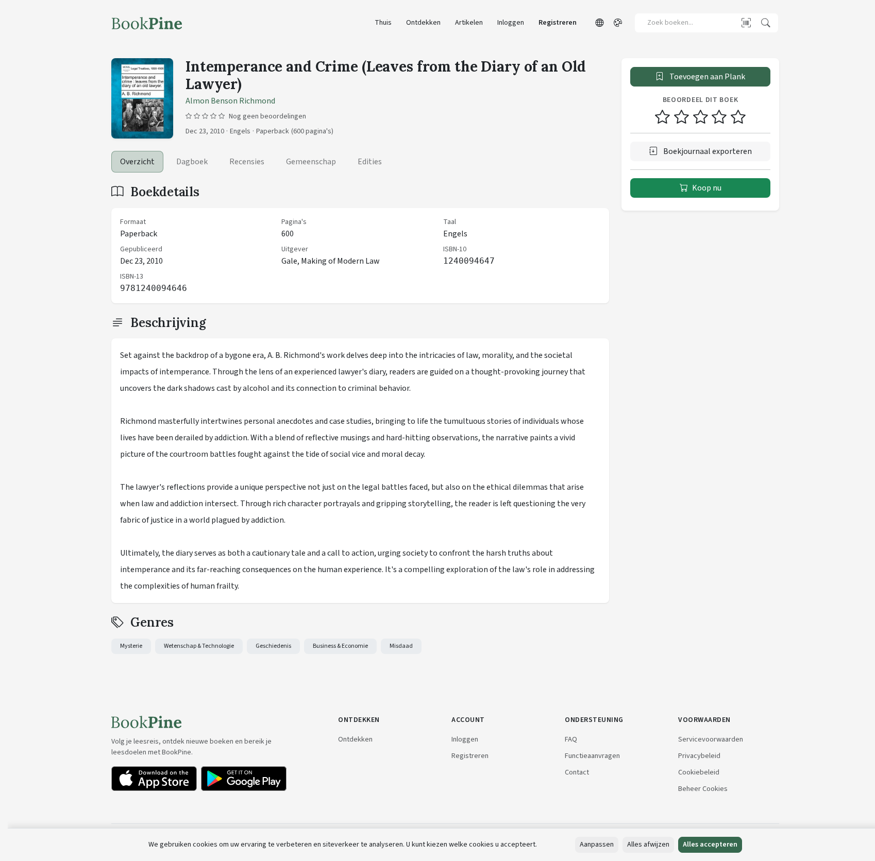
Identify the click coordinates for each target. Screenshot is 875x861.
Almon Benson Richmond (230, 101)
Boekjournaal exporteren (707, 151)
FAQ (571, 739)
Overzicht (137, 161)
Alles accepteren (710, 844)
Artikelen (469, 23)
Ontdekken (423, 23)
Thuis (383, 23)
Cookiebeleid (698, 772)
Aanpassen (597, 844)
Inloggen (510, 23)
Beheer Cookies (703, 788)
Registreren (558, 23)
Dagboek (192, 161)
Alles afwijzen (648, 844)
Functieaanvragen (592, 755)
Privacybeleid (699, 755)
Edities (370, 161)
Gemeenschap (311, 161)
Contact (577, 772)
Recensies (246, 161)
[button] (599, 23)
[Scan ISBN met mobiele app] (746, 22)
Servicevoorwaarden (710, 739)
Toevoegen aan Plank (706, 76)
